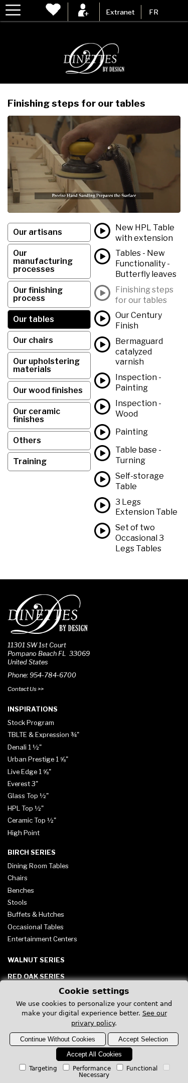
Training (30, 461)
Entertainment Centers (42, 939)
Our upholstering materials (46, 365)
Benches (21, 890)
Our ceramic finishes (36, 415)
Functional (141, 1068)
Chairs (18, 878)
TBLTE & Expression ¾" (43, 735)
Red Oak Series (36, 976)
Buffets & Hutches (36, 914)
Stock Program (31, 722)
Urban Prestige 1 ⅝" (38, 759)
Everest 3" (23, 784)
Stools (17, 902)
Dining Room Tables (38, 866)
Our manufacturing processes (43, 261)
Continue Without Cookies (57, 1039)
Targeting (43, 1068)
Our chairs (33, 340)
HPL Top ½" (26, 808)
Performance (92, 1068)
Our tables (33, 319)
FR (153, 12)
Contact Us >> (26, 688)
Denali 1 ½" (25, 747)
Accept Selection (143, 1039)
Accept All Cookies (94, 1054)
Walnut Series (36, 960)
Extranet (120, 12)
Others (27, 440)
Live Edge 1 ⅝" (29, 772)
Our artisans (37, 232)
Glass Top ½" (28, 796)
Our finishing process (38, 294)
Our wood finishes (48, 390)
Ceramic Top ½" (32, 820)
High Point (24, 833)
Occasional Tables (36, 927)
